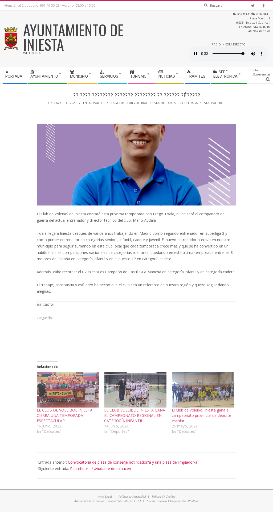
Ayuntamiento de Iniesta (73, 37)
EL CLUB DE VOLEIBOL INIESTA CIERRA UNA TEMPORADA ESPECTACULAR (64, 415)
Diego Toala (187, 103)
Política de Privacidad (132, 496)
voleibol (218, 103)
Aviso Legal (105, 496)
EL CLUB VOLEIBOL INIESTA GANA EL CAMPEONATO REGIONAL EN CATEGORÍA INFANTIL (134, 415)
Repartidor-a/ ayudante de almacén (100, 468)
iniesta (204, 103)
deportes (168, 103)
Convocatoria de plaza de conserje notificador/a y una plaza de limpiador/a (132, 462)
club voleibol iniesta (142, 103)
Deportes (96, 103)
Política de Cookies (163, 496)
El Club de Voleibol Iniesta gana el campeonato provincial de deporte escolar (201, 415)
